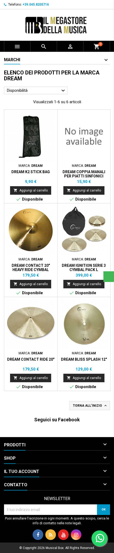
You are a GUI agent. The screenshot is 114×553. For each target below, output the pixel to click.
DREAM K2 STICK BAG (30, 172)
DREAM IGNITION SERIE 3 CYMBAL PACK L (84, 267)
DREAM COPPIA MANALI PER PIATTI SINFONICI (84, 174)
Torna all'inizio (90, 406)
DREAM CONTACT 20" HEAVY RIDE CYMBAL (31, 267)
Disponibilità (36, 91)
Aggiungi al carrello (31, 190)
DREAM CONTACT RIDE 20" (30, 359)
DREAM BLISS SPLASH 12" (84, 359)
